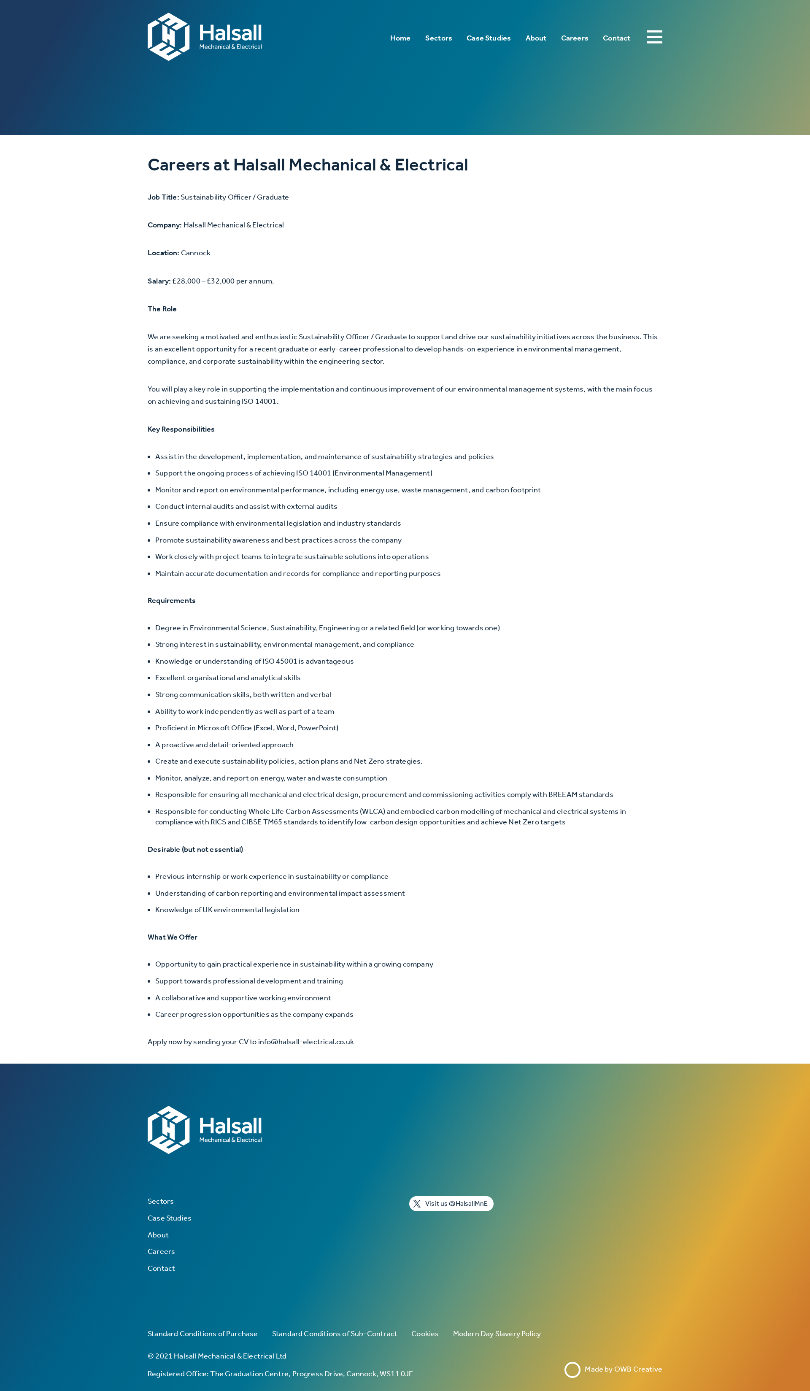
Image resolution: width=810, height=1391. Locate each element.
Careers (575, 38)
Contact (616, 38)
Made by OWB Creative (621, 1369)
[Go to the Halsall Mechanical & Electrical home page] (205, 38)
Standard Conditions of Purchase (203, 1333)
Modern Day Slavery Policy (497, 1333)
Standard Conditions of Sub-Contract (334, 1333)
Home (400, 38)
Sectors (438, 38)
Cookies (425, 1333)
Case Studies (489, 38)
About (536, 38)
